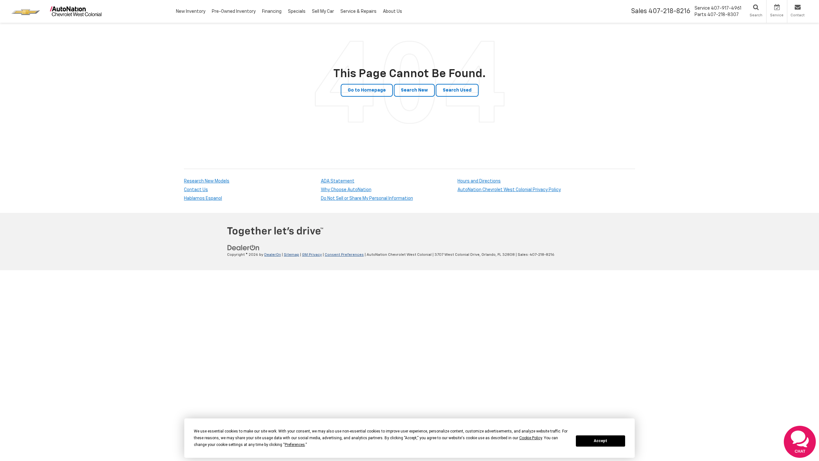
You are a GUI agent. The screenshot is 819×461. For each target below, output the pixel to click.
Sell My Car (323, 11)
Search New (414, 90)
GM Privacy (312, 255)
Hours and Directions (479, 181)
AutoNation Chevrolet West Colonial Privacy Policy (509, 190)
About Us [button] (392, 11)
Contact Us (196, 190)
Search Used (457, 90)
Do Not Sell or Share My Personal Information (367, 198)
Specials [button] (297, 11)
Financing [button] (272, 11)
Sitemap (291, 255)
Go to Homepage (367, 90)
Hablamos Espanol (203, 198)
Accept (600, 441)
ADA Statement (337, 181)
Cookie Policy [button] (530, 438)
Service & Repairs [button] (358, 11)
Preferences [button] (295, 444)
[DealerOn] (243, 248)
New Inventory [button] (190, 11)
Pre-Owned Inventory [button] (234, 11)
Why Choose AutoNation (346, 190)
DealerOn (272, 255)
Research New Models (206, 181)
